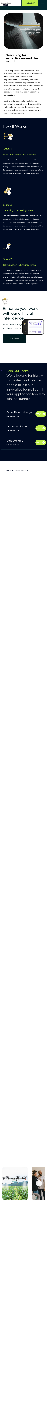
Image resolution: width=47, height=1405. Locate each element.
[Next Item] (39, 1183)
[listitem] (23, 414)
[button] (30, 3)
